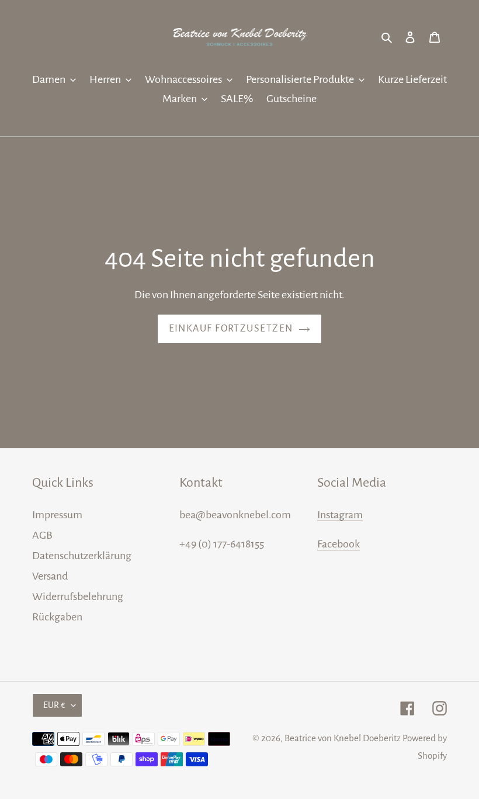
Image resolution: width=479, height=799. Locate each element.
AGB (42, 535)
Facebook (338, 544)
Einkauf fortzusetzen (231, 328)
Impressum (57, 515)
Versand (50, 576)
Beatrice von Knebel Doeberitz (342, 738)
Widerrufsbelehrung (77, 596)
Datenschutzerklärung (81, 555)
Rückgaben (57, 617)
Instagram (340, 515)
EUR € (54, 705)
